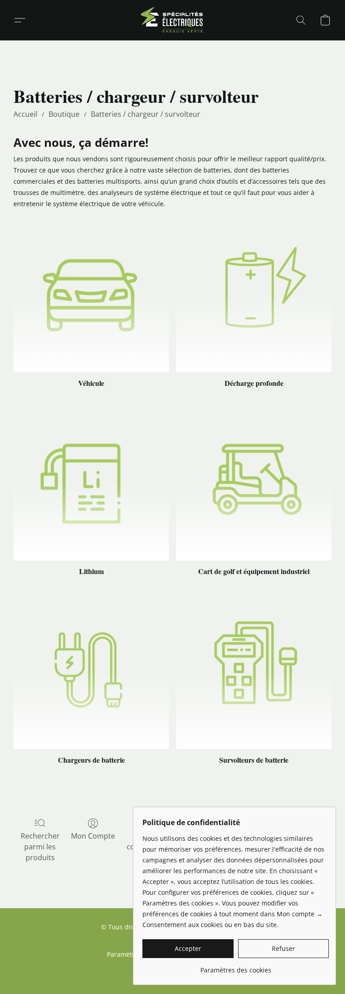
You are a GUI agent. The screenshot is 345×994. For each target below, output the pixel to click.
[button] (172, 20)
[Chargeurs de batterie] (91, 671)
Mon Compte (93, 836)
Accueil (25, 114)
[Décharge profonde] (254, 294)
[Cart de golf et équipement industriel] (254, 483)
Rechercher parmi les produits (40, 846)
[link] (235, 967)
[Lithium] (91, 483)
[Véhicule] (91, 294)
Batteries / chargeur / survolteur (145, 114)
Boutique (64, 114)
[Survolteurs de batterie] (254, 671)
